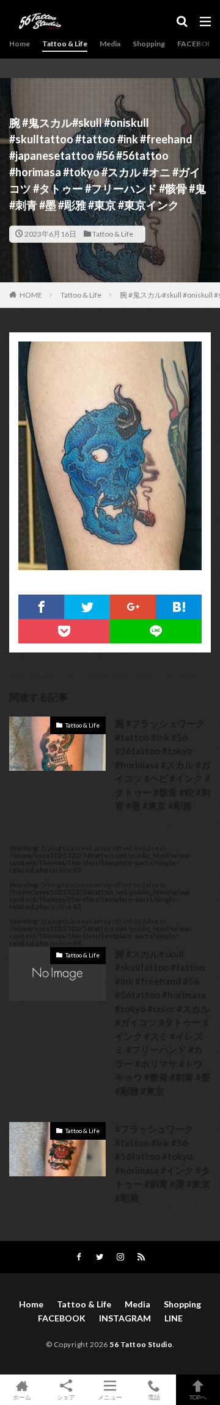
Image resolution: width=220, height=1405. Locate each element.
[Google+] (133, 607)
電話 (154, 1396)
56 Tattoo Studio (140, 1344)
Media (110, 43)
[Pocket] (64, 631)
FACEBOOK (197, 43)
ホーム (22, 1396)
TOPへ (198, 1396)
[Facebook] (41, 607)
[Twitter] (87, 607)
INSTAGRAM (125, 1318)
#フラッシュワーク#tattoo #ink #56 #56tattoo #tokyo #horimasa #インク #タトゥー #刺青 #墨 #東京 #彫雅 (162, 1163)
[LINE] (156, 631)
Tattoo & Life (64, 43)
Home (19, 43)
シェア (66, 1397)
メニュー (110, 1396)
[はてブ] (179, 607)
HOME (31, 294)
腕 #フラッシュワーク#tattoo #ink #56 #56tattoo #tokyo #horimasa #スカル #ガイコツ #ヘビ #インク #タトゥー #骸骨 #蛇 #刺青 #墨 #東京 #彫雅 (162, 764)
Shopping (149, 43)
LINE (173, 1318)
